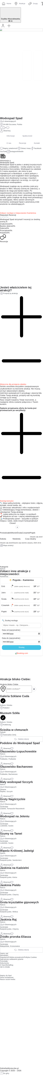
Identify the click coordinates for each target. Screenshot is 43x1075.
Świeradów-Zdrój (9, 735)
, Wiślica (14, 912)
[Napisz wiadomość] (7, 127)
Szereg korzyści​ (6, 501)
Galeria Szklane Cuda (14, 696)
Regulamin (4, 957)
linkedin (20, 152)
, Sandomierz (16, 860)
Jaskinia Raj (8, 919)
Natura (2, 569)
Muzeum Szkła (10, 713)
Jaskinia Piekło (10, 885)
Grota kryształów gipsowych (19, 902)
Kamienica (4, 577)
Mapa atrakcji (8, 545)
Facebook (37, 148)
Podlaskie (4, 759)
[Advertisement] (21, 667)
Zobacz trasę (26, 148)
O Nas (2, 965)
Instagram (14, 152)
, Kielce (14, 877)
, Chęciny (15, 895)
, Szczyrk (9, 792)
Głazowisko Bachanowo (16, 766)
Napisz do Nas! (6, 976)
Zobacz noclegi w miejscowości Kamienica (18, 213)
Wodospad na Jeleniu (14, 816)
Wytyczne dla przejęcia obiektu (13, 384)
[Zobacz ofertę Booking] (21, 653)
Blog (11, 965)
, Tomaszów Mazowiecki (15, 809)
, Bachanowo (13, 774)
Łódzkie (3, 809)
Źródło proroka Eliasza (15, 936)
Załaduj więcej (23, 739)
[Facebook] (3, 971)
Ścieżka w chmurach (14, 730)
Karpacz (6, 708)
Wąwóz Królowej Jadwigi (17, 850)
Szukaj (21, 647)
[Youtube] (16, 971)
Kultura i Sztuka (6, 705)
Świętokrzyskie (5, 860)
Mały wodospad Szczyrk (16, 782)
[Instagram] (9, 971)
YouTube (3, 152)
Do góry (6, 1073)
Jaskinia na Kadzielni (14, 868)
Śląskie (3, 792)
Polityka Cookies (30, 957)
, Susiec (10, 826)
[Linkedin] (22, 971)
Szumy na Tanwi (11, 833)
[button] (9, 26)
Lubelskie (3, 826)
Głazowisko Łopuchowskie (18, 751)
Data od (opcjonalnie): (11, 630)
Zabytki (3, 732)
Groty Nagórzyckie (12, 799)
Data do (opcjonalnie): (11, 638)
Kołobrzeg (7, 725)
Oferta (7, 965)
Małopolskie (4, 946)
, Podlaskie (12, 759)
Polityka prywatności (16, 957)
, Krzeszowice (14, 946)
